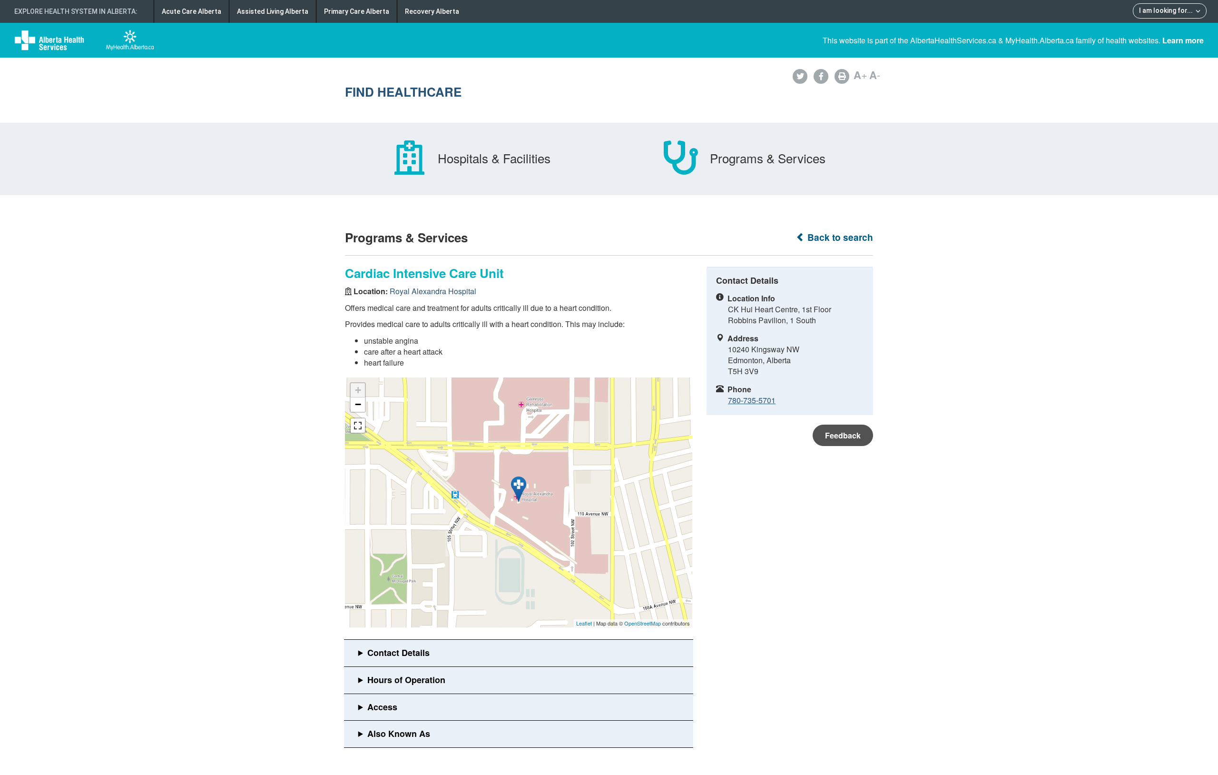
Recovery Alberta (432, 11)
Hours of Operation (406, 680)
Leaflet (584, 623)
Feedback (843, 435)
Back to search (839, 237)
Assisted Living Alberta (272, 11)
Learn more (1183, 40)
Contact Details (398, 652)
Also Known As (398, 733)
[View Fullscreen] (358, 425)
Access (382, 707)
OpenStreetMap (642, 623)
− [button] (358, 404)
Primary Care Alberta (356, 11)
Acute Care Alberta (191, 11)
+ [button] (358, 390)
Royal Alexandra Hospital (433, 291)
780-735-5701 (752, 400)
